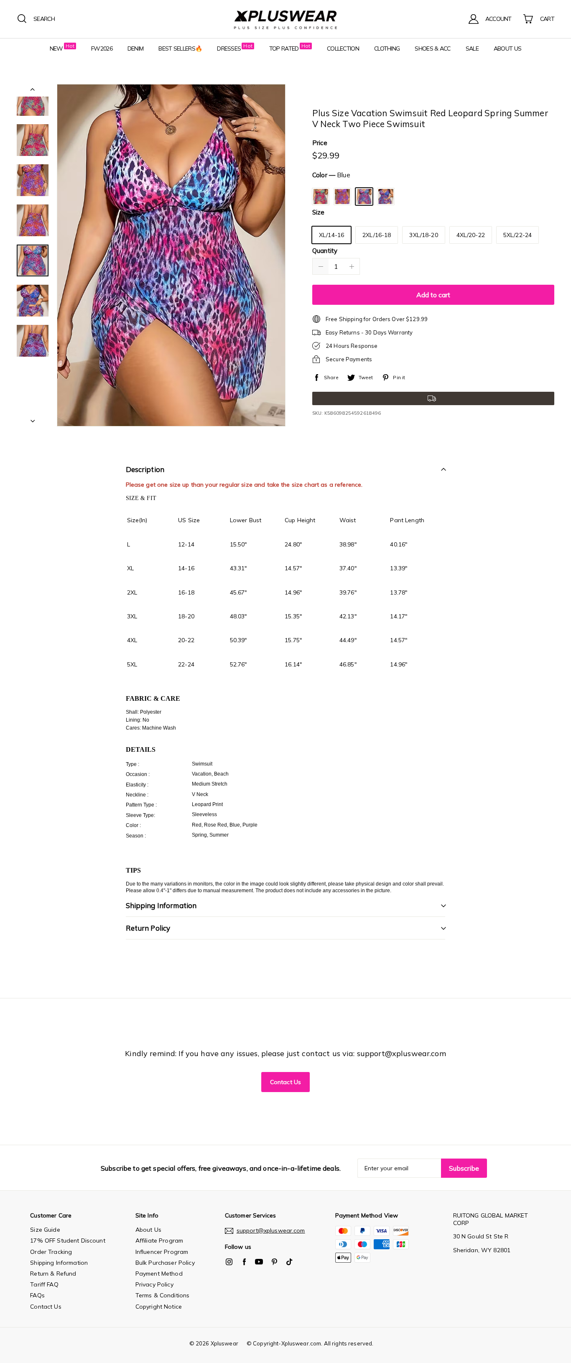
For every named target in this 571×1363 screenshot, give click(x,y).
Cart (547, 19)
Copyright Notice (158, 1306)
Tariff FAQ (44, 1284)
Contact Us (285, 1082)
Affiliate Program (159, 1240)
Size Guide (45, 1229)
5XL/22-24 (517, 235)
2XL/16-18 (376, 235)
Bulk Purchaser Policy (165, 1262)
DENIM (135, 48)
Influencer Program (162, 1252)
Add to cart (433, 295)
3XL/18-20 (423, 235)
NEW (56, 48)
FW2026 (101, 48)
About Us (148, 1229)
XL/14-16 (331, 235)
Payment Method (159, 1273)
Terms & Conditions (162, 1295)
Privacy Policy (154, 1284)
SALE (472, 48)
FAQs (37, 1295)
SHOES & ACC (432, 48)
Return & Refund (53, 1273)
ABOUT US (507, 48)
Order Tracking (51, 1252)
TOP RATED (284, 48)
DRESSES (229, 48)
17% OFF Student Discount (67, 1240)
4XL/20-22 (470, 235)
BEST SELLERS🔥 (180, 48)
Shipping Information (59, 1262)
